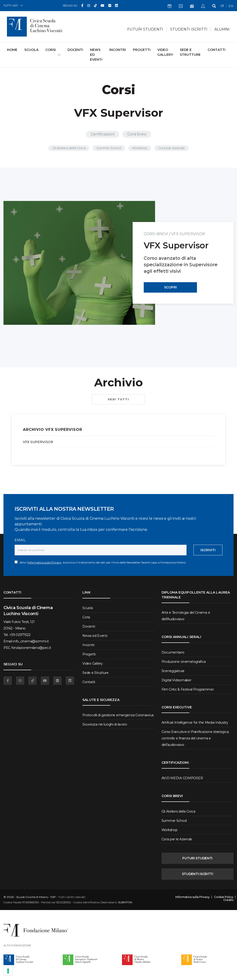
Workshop (139, 148)
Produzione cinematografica (184, 662)
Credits (228, 900)
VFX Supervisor (38, 442)
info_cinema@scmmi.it (31, 641)
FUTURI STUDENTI (197, 858)
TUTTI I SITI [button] (10, 5)
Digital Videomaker (176, 680)
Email (20, 540)
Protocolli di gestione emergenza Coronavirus (118, 715)
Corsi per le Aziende (177, 839)
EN (231, 6)
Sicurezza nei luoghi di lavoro (104, 724)
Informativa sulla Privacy (44, 562)
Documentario (173, 652)
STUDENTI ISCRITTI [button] (188, 29)
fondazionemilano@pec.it (31, 648)
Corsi (86, 617)
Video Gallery (165, 52)
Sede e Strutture (190, 52)
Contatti (216, 50)
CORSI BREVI (156, 234)
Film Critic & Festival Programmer (188, 689)
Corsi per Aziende (171, 148)
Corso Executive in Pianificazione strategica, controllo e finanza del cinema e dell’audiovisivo (195, 738)
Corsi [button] (50, 50)
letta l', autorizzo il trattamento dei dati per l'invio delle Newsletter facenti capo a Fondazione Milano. (102, 562)
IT (222, 6)
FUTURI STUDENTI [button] (145, 29)
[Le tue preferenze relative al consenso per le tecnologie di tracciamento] (8, 970)
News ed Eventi (96, 55)
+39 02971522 (20, 635)
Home (12, 49)
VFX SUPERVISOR (188, 234)
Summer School (109, 148)
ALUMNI (222, 29)
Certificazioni (102, 134)
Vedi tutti (118, 399)
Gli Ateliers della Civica (69, 148)
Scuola (31, 50)
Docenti (75, 50)
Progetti (141, 50)
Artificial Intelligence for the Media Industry (195, 722)
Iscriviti (207, 550)
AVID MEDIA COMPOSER (182, 778)
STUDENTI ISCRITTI (197, 874)
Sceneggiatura (173, 671)
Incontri (117, 50)
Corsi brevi (136, 134)
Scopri (170, 287)
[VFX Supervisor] (79, 263)
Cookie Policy (223, 897)
